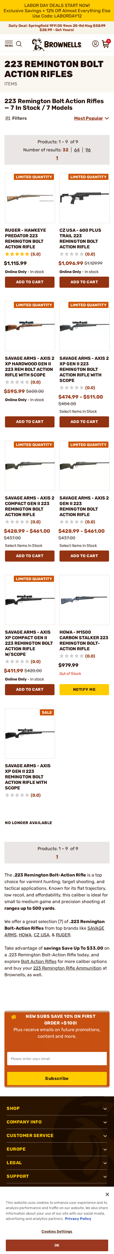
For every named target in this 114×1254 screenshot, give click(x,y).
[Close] (107, 1194)
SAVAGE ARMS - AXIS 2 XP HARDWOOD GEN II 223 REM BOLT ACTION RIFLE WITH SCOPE (29, 367)
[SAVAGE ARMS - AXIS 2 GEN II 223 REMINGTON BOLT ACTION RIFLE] (84, 466)
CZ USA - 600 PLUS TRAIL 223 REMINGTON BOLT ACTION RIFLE (80, 238)
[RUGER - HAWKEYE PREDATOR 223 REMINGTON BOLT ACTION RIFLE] (30, 198)
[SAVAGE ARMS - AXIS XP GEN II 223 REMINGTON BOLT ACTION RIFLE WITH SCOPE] (30, 733)
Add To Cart (30, 282)
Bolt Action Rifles (38, 961)
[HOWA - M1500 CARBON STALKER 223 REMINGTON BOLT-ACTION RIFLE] (84, 600)
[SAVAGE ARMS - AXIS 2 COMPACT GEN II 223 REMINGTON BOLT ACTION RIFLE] (30, 466)
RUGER (63, 934)
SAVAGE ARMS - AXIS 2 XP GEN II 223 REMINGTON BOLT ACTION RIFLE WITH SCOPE (84, 369)
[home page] (57, 45)
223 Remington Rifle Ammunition (67, 968)
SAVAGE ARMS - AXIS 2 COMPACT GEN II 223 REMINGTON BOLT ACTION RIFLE (29, 506)
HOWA (25, 934)
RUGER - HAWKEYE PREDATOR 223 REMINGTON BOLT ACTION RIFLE (25, 238)
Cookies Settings (57, 1231)
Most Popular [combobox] (88, 118)
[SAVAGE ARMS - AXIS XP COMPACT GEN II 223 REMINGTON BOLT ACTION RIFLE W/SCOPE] (30, 600)
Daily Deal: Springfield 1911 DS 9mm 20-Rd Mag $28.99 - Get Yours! (57, 28)
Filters (19, 118)
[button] (8, 43)
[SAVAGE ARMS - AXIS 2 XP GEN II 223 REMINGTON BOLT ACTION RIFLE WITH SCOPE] (84, 326)
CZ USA (42, 934)
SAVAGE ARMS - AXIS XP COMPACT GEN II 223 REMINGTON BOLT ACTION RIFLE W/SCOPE (29, 643)
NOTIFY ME (84, 689)
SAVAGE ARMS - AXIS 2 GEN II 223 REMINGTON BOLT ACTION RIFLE (84, 506)
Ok (57, 1245)
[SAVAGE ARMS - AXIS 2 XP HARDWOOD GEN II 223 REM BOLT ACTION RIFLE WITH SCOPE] (30, 326)
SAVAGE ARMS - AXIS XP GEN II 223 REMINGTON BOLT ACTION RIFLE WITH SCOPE (28, 777)
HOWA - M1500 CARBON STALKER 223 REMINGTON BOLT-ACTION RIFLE (83, 640)
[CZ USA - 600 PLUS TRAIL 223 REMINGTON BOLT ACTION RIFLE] (84, 198)
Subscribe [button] (57, 1078)
